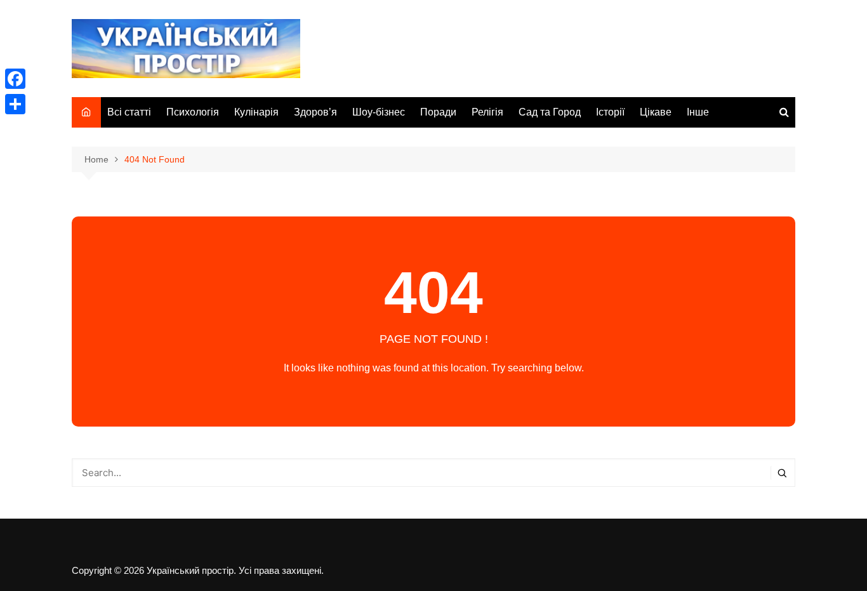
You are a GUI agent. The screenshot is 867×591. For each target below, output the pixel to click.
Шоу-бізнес (378, 112)
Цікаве (656, 112)
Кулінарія (256, 112)
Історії (610, 112)
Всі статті (129, 112)
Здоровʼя (315, 112)
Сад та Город (550, 112)
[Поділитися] (15, 104)
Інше (698, 112)
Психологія (192, 112)
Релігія (487, 112)
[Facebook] (15, 78)
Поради (438, 112)
